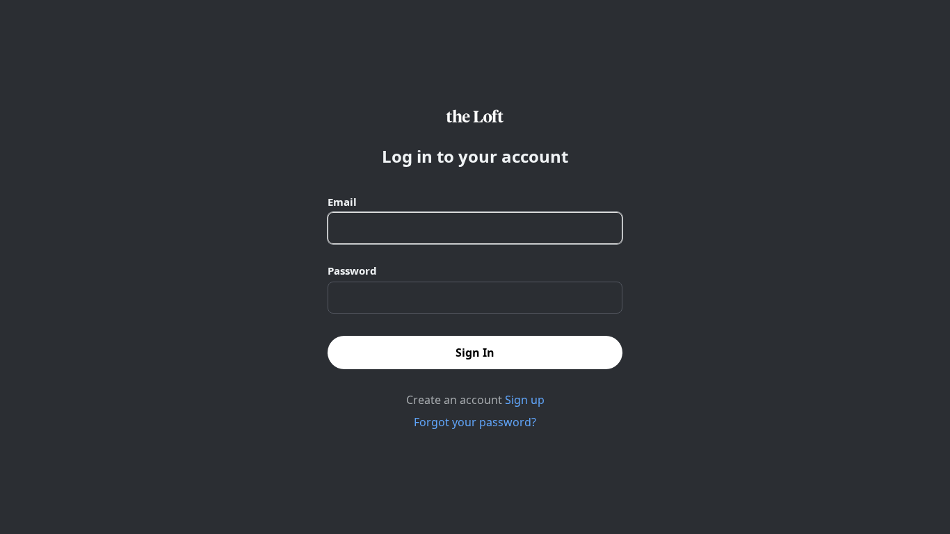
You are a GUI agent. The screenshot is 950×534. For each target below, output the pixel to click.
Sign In (475, 352)
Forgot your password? (475, 422)
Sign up (525, 399)
